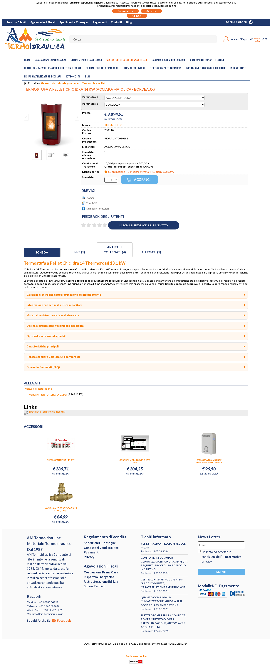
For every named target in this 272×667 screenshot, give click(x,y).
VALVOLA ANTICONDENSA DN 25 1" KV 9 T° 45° (61, 509)
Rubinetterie (238, 68)
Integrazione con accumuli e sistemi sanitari (54, 305)
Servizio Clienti (16, 22)
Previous (26, 117)
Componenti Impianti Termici (207, 60)
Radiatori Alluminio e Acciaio (169, 60)
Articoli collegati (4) (115, 249)
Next (77, 117)
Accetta (151, 11)
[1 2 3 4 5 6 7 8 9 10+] (110, 179)
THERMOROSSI (113, 124)
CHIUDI (137, 15)
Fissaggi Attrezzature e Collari (42, 76)
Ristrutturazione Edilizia (101, 581)
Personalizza (125, 11)
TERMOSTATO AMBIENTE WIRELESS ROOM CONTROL (209, 461)
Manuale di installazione (38, 388)
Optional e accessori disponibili (46, 336)
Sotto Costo (73, 76)
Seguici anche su (236, 21)
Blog (129, 22)
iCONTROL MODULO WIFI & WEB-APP (135, 461)
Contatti (116, 22)
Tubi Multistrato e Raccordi (102, 68)
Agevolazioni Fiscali (42, 22)
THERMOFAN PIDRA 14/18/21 (61, 460)
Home (27, 60)
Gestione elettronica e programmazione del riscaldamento (64, 294)
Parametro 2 (90, 103)
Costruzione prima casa (101, 572)
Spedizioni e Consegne (100, 543)
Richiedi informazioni (97, 208)
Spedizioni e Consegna (74, 22)
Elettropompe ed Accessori (166, 68)
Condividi (91, 203)
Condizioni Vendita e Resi (101, 548)
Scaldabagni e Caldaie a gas (50, 60)
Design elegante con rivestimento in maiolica (55, 325)
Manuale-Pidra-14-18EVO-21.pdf (48, 394)
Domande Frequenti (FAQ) (43, 367)
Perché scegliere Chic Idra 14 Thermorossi (53, 356)
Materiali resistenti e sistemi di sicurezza (53, 315)
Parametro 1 (90, 96)
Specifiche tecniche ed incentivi (47, 411)
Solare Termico (94, 586)
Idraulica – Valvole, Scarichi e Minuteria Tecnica (52, 68)
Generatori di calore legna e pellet (126, 60)
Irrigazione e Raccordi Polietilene (206, 68)
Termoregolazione (134, 68)
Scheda (41, 252)
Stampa (90, 197)
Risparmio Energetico (99, 577)
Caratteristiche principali (43, 346)
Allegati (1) (151, 252)
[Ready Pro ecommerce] (136, 661)
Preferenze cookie (136, 656)
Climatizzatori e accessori (86, 60)
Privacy (89, 557)
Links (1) (78, 252)
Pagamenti (100, 22)
